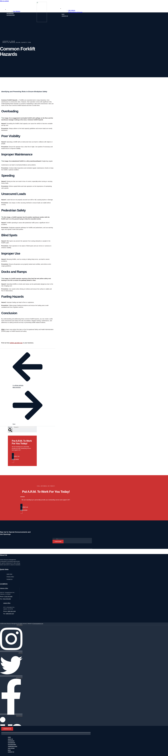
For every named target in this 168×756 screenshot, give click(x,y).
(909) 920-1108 (12, 611)
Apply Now (9, 574)
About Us (9, 9)
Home (9, 737)
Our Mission (16, 11)
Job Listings (71, 10)
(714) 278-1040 (8, 596)
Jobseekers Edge (66, 8)
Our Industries (11, 15)
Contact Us (65, 16)
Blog (63, 14)
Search (10, 427)
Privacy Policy (10, 576)
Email (54, 539)
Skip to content (4, 1)
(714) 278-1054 (7, 599)
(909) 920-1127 (10, 613)
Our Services (10, 13)
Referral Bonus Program (75, 12)
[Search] (10, 430)
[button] (2, 733)
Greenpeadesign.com (38, 623)
